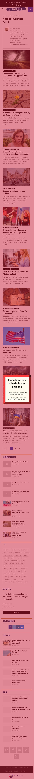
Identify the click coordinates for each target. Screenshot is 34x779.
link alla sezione (20, 394)
